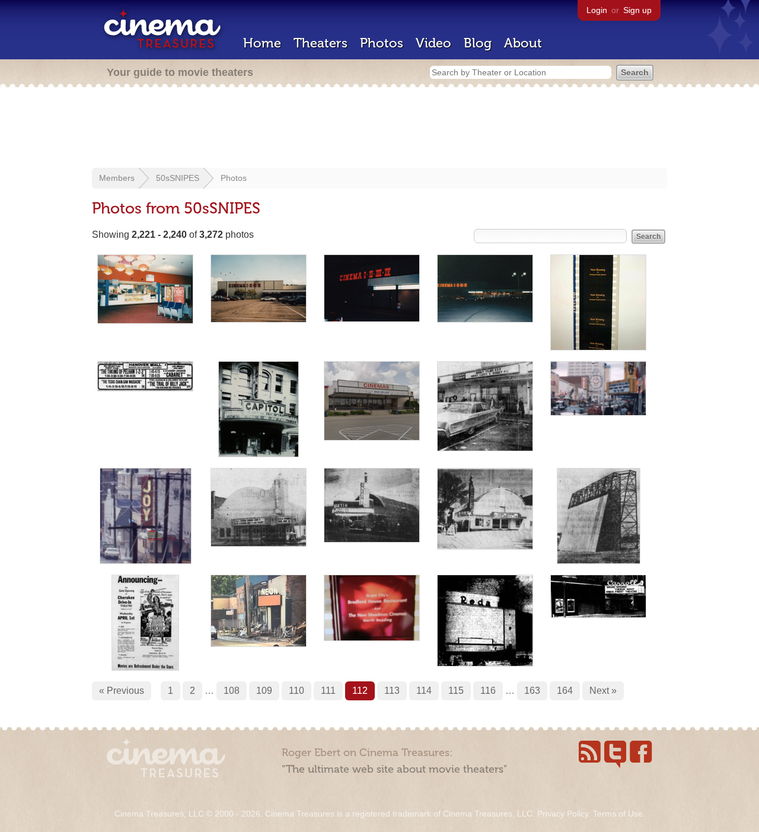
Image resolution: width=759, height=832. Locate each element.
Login (596, 10)
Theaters (320, 43)
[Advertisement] (379, 128)
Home (262, 43)
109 (264, 691)
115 (456, 691)
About (523, 43)
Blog (478, 43)
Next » (603, 691)
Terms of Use (618, 813)
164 (565, 691)
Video (433, 43)
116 (488, 691)
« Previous (121, 691)
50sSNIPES (177, 178)
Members (117, 178)
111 (328, 691)
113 (392, 691)
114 (424, 691)
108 (232, 691)
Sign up (637, 10)
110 (296, 691)
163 (532, 691)
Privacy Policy (562, 813)
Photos (381, 43)
